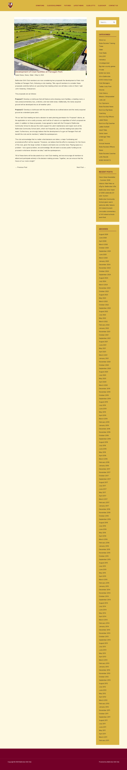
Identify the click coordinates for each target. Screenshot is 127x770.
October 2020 (104, 365)
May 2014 (102, 613)
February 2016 (104, 543)
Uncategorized (104, 63)
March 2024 (103, 285)
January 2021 (104, 358)
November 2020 (105, 362)
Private (101, 70)
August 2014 (103, 603)
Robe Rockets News (106, 107)
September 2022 (105, 308)
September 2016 (105, 519)
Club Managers (104, 83)
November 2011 (104, 710)
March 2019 (103, 419)
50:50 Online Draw (105, 80)
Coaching (102, 113)
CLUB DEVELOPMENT (54, 5)
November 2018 (104, 432)
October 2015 (103, 556)
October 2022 (104, 305)
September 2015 (105, 559)
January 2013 (104, 667)
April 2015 (102, 576)
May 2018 (102, 452)
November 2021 (104, 331)
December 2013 (104, 630)
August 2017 (103, 482)
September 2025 (105, 251)
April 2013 (102, 657)
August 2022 (103, 311)
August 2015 (103, 563)
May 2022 (102, 318)
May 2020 (102, 378)
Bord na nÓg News (105, 110)
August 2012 (103, 683)
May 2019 (102, 412)
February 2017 (104, 502)
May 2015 (102, 573)
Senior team (103, 133)
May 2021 (102, 348)
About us (102, 40)
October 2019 (104, 395)
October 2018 (104, 435)
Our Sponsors (104, 103)
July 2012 (102, 687)
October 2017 (104, 476)
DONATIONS (40, 5)
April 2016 (102, 536)
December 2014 (104, 590)
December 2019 (104, 388)
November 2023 (104, 288)
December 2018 (104, 429)
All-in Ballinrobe (104, 76)
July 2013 (102, 647)
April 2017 (102, 496)
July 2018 (102, 445)
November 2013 (104, 633)
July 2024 (102, 281)
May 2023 (102, 298)
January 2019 (104, 425)
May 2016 (102, 533)
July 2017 (102, 486)
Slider (32, 75)
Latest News (19, 75)
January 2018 (104, 466)
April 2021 (102, 352)
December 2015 (104, 549)
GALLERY (102, 56)
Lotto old (102, 100)
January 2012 (104, 707)
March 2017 (103, 499)
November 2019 (104, 392)
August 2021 (103, 342)
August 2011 (103, 720)
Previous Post (21, 167)
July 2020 (102, 375)
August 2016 (103, 523)
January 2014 (104, 626)
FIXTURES (67, 5)
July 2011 (102, 724)
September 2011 (104, 717)
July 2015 (102, 566)
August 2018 (103, 442)
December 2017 (104, 469)
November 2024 (105, 268)
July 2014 (102, 606)
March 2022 (103, 321)
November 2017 (104, 472)
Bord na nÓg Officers (106, 117)
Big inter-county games (107, 66)
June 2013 (102, 650)
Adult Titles (103, 130)
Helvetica (102, 60)
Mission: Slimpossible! (106, 96)
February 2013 (104, 663)
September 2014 (105, 600)
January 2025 (104, 261)
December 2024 (104, 264)
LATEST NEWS (78, 5)
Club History (103, 93)
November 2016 (104, 512)
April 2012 (102, 697)
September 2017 (105, 479)
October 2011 (103, 714)
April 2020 (102, 382)
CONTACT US (113, 5)
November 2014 (104, 593)
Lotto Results (103, 157)
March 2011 (103, 737)
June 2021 (102, 345)
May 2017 (102, 492)
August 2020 (103, 372)
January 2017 (104, 506)
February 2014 (104, 623)
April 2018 (102, 455)
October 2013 (103, 636)
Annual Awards (104, 143)
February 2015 (104, 583)
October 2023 (104, 291)
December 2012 (104, 670)
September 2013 (105, 640)
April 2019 (102, 415)
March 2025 (103, 258)
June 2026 (103, 238)
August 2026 (103, 234)
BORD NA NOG (104, 73)
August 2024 (103, 278)
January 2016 (104, 546)
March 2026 (103, 244)
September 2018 (105, 439)
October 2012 (103, 677)
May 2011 (102, 730)
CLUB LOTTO (90, 5)
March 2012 (103, 700)
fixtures (101, 90)
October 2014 (104, 596)
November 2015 (104, 553)
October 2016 (104, 516)
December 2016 (104, 509)
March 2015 (103, 579)
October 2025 (104, 248)
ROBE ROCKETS (105, 160)
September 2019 (105, 399)
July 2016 (102, 526)
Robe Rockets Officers (107, 147)
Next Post (81, 167)
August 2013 (103, 643)
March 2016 (103, 539)
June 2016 (102, 529)
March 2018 (103, 459)
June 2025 (103, 254)
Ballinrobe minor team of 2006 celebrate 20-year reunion (107, 193)
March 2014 (103, 620)
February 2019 (104, 422)
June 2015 (102, 569)
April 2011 (102, 734)
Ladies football (104, 127)
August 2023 (103, 295)
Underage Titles (104, 137)
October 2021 (103, 335)
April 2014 (102, 616)
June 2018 (102, 449)
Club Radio (103, 53)
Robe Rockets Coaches (107, 153)
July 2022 (102, 315)
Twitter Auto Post (105, 86)
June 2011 (102, 727)
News (27, 75)
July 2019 (102, 405)
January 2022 (104, 328)
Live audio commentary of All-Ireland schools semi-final (107, 214)
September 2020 (105, 368)
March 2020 (103, 385)
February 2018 (104, 462)
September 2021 (105, 338)
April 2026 (102, 241)
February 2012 (104, 703)
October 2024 (104, 271)
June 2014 (103, 610)
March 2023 (103, 301)
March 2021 (103, 355)
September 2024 (105, 275)
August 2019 (103, 402)
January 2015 (104, 586)
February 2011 (104, 740)
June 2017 (102, 489)
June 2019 (102, 409)
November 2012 (104, 673)
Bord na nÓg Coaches (107, 123)
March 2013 (103, 660)
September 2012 (105, 680)
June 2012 (102, 690)
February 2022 (104, 325)
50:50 (101, 140)
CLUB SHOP (102, 5)
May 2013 (102, 653)
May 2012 (102, 693)
